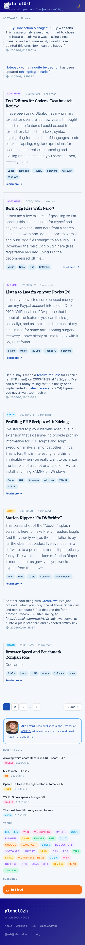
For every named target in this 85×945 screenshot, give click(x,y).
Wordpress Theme (31, 857)
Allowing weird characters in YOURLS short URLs (34, 758)
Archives (21, 925)
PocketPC (50, 350)
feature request (48, 375)
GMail (72, 863)
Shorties (11, 831)
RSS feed (17, 889)
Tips (76, 851)
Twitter (11, 870)
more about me (24, 736)
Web (26, 831)
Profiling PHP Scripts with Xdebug (37, 421)
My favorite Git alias (16, 771)
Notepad (24, 170)
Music (11, 266)
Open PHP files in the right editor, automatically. (33, 784)
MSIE (34, 673)
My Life (12, 285)
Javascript (40, 863)
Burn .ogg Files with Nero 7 (30, 208)
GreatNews (50, 601)
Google (10, 844)
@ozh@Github (49, 925)
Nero (22, 266)
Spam (43, 851)
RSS (65, 851)
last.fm (11, 350)
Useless (11, 863)
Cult (63, 838)
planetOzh (29, 844)
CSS (55, 851)
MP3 (21, 576)
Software (13, 93)
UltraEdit (67, 170)
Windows (13, 176)
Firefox (11, 673)
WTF (66, 857)
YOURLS (26, 731)
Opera (45, 673)
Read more (12, 183)
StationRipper (63, 576)
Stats (11, 645)
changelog (28, 72)
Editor (11, 170)
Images (39, 838)
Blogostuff (64, 844)
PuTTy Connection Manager (26, 28)
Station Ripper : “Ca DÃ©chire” (34, 517)
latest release (39, 388)
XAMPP (63, 480)
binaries (43, 72)
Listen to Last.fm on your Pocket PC (38, 292)
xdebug (12, 486)
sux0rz (30, 851)
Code (10, 414)
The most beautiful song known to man (28, 810)
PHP (21, 480)
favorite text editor (44, 67)
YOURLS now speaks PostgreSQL (24, 797)
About (8, 925)
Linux (23, 673)
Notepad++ (14, 67)
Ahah (10, 511)
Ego (24, 863)
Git (6, 776)
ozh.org (35, 934)
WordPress (42, 831)
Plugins (11, 838)
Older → (72, 706)
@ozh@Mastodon (16, 934)
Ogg (32, 266)
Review (38, 170)
